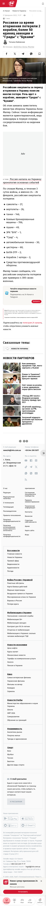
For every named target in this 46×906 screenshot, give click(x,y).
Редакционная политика (8, 497)
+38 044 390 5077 (32, 450)
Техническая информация (30, 507)
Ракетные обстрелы (15, 583)
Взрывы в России (14, 600)
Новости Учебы (14, 700)
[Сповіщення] (43, 3)
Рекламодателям (9, 511)
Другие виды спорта (15, 765)
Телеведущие (8, 507)
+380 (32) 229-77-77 (17, 864)
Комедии (11, 688)
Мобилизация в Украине (19, 612)
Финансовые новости (16, 655)
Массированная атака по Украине (21, 597)
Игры (27, 535)
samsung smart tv (28, 825)
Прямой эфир (13, 561)
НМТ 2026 (11, 713)
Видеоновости (13, 564)
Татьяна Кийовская (17, 42)
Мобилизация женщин (16, 623)
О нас (5, 488)
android (10, 818)
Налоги (10, 662)
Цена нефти (12, 648)
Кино (9, 674)
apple (28, 818)
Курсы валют (12, 651)
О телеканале (8, 503)
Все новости (13, 550)
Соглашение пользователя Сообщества (30, 494)
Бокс (9, 751)
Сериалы (11, 691)
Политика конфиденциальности (11, 520)
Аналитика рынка (14, 732)
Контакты (28, 512)
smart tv (10, 825)
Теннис (10, 758)
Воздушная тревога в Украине (20, 593)
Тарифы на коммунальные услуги (21, 659)
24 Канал (6, 11)
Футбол (10, 754)
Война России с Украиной (19, 580)
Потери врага (13, 604)
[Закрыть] (41, 881)
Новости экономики (17, 645)
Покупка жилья (13, 735)
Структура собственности (31, 521)
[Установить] (23, 886)
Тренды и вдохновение (17, 739)
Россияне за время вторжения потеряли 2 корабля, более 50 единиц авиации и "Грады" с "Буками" (36, 11)
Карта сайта (29, 530)
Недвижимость (14, 729)
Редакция (7, 493)
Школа (10, 710)
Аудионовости (13, 568)
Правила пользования (12, 515)
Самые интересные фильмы (19, 677)
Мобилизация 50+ (14, 619)
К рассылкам (16, 802)
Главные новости (14, 554)
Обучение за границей (16, 720)
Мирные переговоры (16, 590)
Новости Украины (19, 11)
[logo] (11, 3)
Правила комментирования (32, 501)
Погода (10, 571)
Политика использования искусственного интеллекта (9, 528)
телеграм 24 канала (32, 322)
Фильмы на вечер (14, 684)
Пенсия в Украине (14, 665)
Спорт (10, 747)
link (26, 460)
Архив (27, 526)
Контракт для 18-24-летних (18, 626)
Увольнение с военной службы (20, 616)
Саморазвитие (13, 717)
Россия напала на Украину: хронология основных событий (22, 181)
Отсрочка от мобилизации (18, 630)
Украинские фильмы (16, 681)
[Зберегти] (39, 54)
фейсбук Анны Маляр (24, 47)
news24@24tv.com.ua (12, 450)
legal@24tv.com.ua (33, 867)
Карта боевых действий (17, 586)
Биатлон (10, 761)
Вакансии (28, 516)
